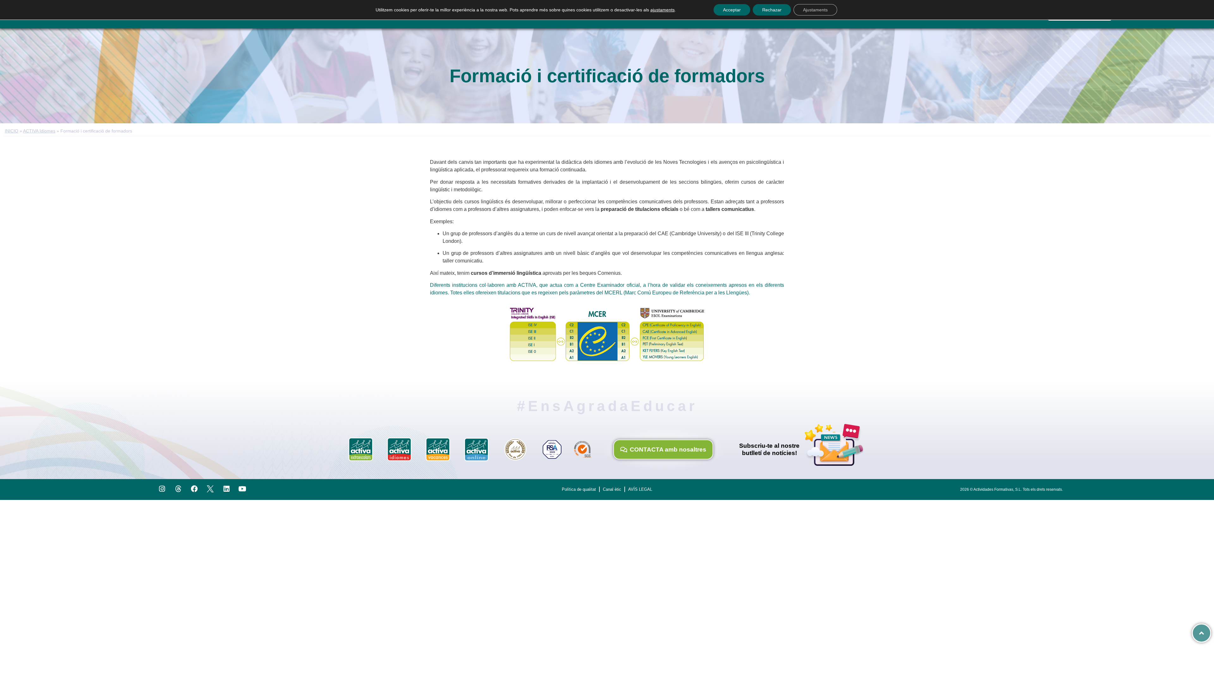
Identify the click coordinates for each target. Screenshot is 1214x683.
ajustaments (662, 9)
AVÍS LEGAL (640, 489)
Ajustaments (815, 9)
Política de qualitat (579, 489)
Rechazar (772, 9)
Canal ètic (612, 489)
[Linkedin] (226, 489)
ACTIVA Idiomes (39, 131)
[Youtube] (243, 489)
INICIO (11, 131)
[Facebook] (194, 489)
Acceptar (732, 9)
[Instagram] (162, 489)
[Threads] (178, 489)
